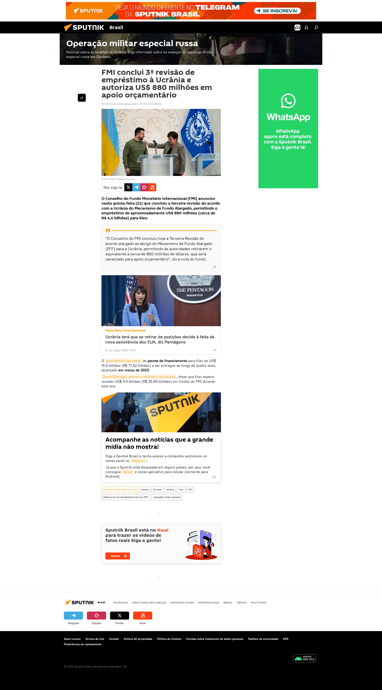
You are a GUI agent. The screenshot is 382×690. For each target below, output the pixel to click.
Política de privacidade (138, 639)
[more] (215, 267)
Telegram (138, 460)
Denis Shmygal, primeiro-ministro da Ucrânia (138, 376)
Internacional (208, 602)
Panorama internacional (125, 330)
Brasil (228, 602)
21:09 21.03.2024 (112, 104)
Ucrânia (170, 489)
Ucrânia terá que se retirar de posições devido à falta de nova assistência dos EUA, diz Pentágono (159, 339)
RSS (285, 639)
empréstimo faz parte (123, 360)
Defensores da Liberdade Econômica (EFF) (126, 497)
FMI (190, 489)
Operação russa (182, 602)
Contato (114, 639)
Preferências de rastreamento (82, 644)
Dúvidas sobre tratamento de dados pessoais (214, 639)
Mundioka (120, 602)
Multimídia (258, 602)
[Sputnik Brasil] (85, 32)
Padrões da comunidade (263, 639)
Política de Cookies (169, 639)
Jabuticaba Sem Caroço (149, 602)
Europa (157, 489)
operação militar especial (166, 497)
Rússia (145, 489)
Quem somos (72, 639)
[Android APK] (304, 658)
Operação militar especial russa (120, 489)
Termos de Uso (94, 639)
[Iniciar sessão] (306, 27)
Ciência (242, 602)
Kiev (181, 489)
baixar (128, 471)
